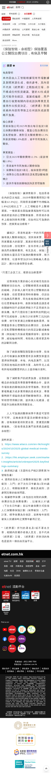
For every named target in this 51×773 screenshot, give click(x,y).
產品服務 (15, 669)
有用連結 (30, 671)
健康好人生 (27, 571)
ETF (44, 561)
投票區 (17, 575)
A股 (11, 566)
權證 (38, 561)
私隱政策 (45, 669)
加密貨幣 (29, 566)
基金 (37, 566)
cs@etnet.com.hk (30, 664)
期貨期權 (30, 561)
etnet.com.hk (12, 554)
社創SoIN (8, 575)
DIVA (18, 571)
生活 (12, 571)
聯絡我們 (35, 669)
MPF (44, 566)
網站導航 (20, 671)
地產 (6, 571)
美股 (6, 566)
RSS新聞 (40, 671)
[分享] (47, 249)
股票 (22, 561)
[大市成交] (19, 2)
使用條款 (10, 671)
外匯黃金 (19, 566)
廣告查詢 (25, 669)
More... (15, 40)
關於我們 (5, 669)
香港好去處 (39, 571)
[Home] (10, 7)
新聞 (18, 7)
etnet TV (7, 561)
